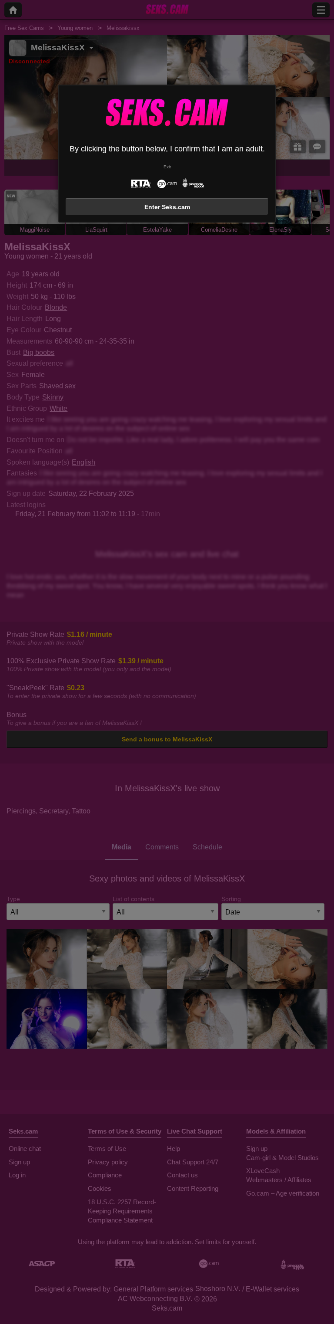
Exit (167, 166)
